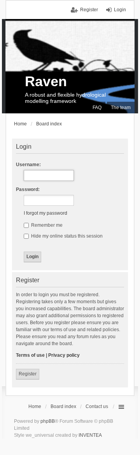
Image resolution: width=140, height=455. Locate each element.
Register (28, 374)
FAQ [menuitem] (97, 107)
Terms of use (30, 355)
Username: (28, 164)
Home (34, 406)
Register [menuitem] (89, 9)
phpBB (47, 421)
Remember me (46, 225)
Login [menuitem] (120, 9)
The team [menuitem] (121, 107)
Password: (28, 189)
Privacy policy (64, 355)
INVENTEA (90, 435)
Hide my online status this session (66, 236)
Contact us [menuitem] (97, 406)
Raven (46, 81)
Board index (63, 406)
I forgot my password (45, 213)
